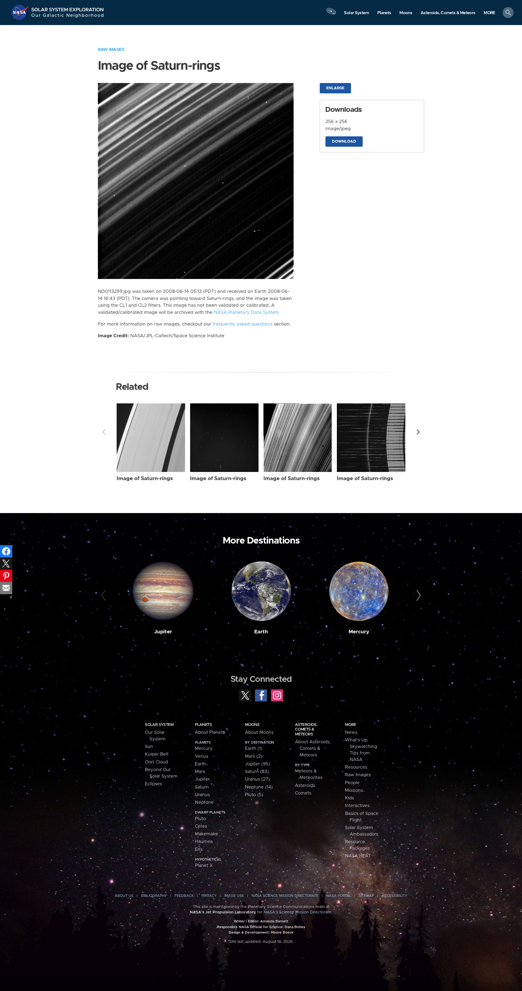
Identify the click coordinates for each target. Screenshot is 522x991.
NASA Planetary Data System (246, 312)
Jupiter (163, 631)
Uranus (202, 795)
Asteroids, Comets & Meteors (306, 729)
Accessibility (394, 896)
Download (344, 141)
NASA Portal (338, 896)
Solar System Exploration (67, 8)
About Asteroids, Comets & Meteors (313, 748)
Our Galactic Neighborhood (67, 16)
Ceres (201, 826)
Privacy (209, 896)
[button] (489, 13)
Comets (303, 793)
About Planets (210, 732)
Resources (356, 767)
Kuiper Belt (157, 754)
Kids (349, 798)
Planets (203, 725)
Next (418, 432)
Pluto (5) (254, 795)
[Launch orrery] (331, 14)
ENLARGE (335, 88)
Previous (104, 432)
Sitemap (366, 896)
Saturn (202, 787)
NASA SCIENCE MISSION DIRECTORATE (284, 896)
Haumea (204, 841)
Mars (200, 771)
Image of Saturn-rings (145, 478)
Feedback (184, 896)
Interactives (357, 805)
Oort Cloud (156, 762)
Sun (149, 746)
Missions (354, 790)
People (352, 783)
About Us (124, 896)
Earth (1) (253, 748)
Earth (261, 631)
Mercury (359, 631)
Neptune (204, 802)
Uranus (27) (257, 779)
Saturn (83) (257, 771)
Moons (252, 725)
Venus (201, 756)
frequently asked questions (242, 324)
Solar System (159, 725)
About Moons (259, 732)
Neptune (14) (259, 787)
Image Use (234, 896)
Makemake (206, 834)
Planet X (204, 865)
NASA (20, 12)
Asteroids (305, 785)
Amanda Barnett (274, 921)
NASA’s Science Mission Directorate (297, 912)
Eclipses (153, 784)
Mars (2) (253, 756)
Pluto (200, 819)
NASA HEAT (358, 856)
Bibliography (154, 896)
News (351, 732)
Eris (199, 849)
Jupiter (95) (257, 764)
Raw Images (111, 50)
